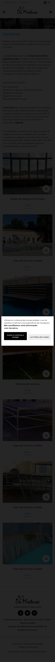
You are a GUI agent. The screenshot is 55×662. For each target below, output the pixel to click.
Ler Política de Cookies (39, 337)
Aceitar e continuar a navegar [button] (15, 336)
